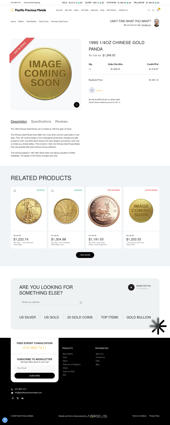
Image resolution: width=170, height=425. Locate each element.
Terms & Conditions (139, 416)
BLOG (102, 10)
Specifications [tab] (41, 121)
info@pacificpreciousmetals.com (28, 392)
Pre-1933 (68, 10)
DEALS (76, 10)
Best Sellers (68, 353)
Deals (65, 367)
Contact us (146, 25)
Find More (85, 255)
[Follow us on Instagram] (13, 398)
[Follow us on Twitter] (18, 398)
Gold (65, 357)
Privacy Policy (154, 416)
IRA (64, 375)
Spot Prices (111, 10)
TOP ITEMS (84, 10)
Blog (97, 364)
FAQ (97, 360)
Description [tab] (19, 121)
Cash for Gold (69, 371)
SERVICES (94, 10)
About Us (99, 353)
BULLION (59, 10)
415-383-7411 (34, 347)
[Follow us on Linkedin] (23, 398)
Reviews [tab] (61, 121)
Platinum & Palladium (72, 364)
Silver (65, 360)
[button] (5, 420)
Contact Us (123, 10)
